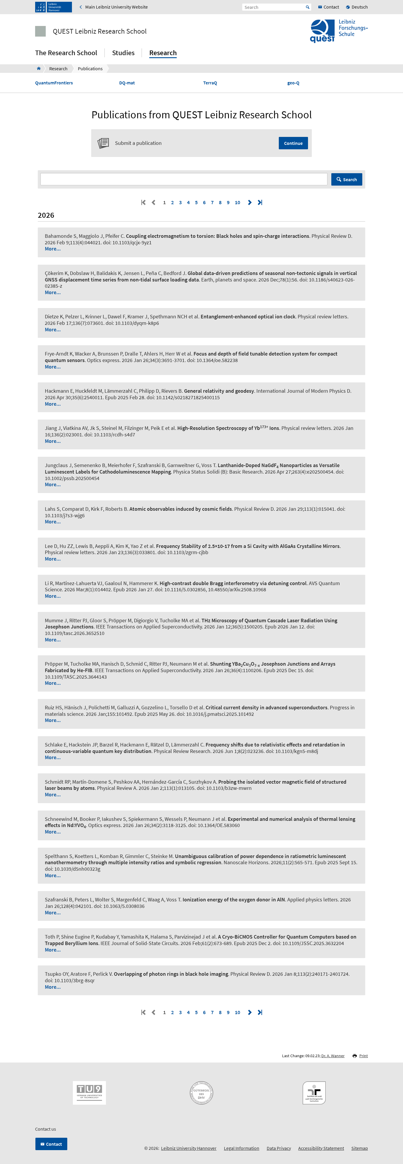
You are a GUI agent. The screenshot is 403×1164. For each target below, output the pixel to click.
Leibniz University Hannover (189, 1148)
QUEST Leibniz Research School (100, 31)
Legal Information (241, 1148)
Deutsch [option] (360, 7)
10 (237, 202)
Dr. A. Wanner (333, 1055)
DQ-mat (127, 83)
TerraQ (210, 83)
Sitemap (359, 1148)
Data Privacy (279, 1148)
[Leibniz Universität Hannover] (53, 7)
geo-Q (293, 83)
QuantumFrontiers (54, 83)
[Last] (259, 202)
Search (350, 179)
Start (307, 7)
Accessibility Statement (321, 1148)
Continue (293, 143)
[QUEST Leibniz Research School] (37, 68)
